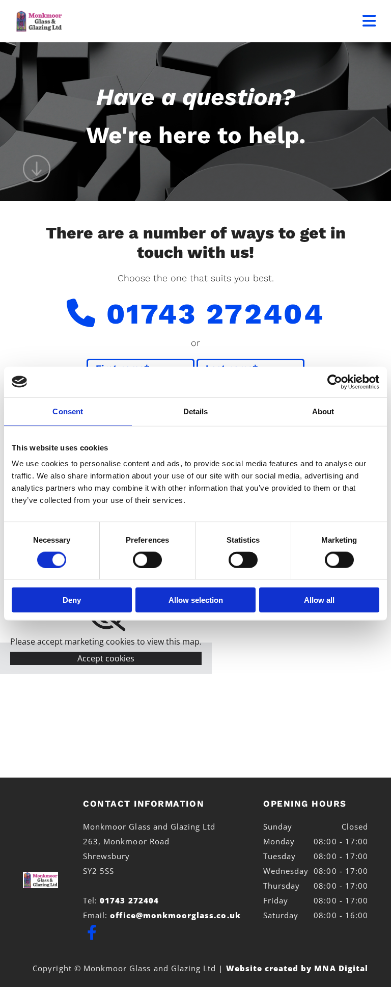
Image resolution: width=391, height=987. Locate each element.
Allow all (319, 600)
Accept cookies (105, 658)
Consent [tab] (67, 411)
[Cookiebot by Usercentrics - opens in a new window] (334, 381)
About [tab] (323, 411)
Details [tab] (195, 411)
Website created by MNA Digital (297, 968)
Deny (72, 600)
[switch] (147, 559)
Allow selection (196, 600)
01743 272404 (215, 314)
